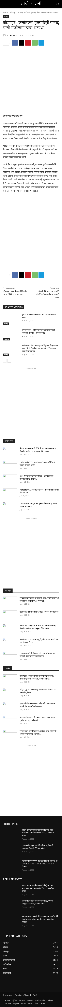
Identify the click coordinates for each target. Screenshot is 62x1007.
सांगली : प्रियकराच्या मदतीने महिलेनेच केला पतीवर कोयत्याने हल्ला (47, 294)
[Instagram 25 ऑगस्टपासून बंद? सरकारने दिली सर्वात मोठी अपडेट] (10, 493)
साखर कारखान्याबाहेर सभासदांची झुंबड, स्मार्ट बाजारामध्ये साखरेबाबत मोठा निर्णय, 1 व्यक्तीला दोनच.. (38, 833)
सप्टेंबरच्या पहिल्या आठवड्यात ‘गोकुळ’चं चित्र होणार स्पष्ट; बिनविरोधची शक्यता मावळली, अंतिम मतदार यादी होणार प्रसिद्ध (40, 348)
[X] (21, 43)
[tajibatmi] (5, 35)
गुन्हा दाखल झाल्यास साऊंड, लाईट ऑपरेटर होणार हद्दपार (39, 612)
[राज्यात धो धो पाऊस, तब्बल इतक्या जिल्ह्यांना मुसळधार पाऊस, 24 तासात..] (10, 507)
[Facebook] (15, 43)
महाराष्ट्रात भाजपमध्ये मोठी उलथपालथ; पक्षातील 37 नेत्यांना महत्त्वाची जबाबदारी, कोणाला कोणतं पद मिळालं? (40, 864)
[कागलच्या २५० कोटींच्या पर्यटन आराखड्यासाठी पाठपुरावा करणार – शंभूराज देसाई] (11, 334)
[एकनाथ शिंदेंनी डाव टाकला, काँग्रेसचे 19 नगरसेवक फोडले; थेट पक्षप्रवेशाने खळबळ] (10, 707)
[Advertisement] (31, 82)
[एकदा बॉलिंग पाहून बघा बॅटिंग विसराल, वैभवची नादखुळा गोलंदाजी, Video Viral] (11, 850)
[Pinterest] (28, 43)
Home (5, 12)
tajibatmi (13, 35)
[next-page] (9, 361)
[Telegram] (41, 43)
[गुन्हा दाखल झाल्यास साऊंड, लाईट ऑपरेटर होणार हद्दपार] (11, 319)
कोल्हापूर (12, 12)
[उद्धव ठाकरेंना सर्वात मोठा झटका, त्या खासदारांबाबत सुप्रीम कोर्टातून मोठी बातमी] (10, 721)
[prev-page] (4, 361)
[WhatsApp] (35, 43)
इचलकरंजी (6, 339)
